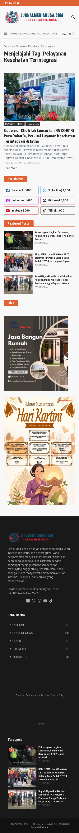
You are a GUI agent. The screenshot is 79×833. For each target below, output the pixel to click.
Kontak (40, 723)
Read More (10, 168)
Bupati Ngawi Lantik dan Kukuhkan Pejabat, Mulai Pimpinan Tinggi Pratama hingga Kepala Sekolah (53, 280)
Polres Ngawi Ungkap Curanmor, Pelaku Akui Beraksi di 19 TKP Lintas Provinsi (54, 236)
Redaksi (20, 695)
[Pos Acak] (64, 33)
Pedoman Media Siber (37, 695)
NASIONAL (35, 33)
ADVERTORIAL (49, 33)
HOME (14, 33)
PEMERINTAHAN (14, 123)
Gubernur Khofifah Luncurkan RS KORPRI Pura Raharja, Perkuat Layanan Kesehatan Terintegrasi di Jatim (39, 135)
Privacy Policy (57, 695)
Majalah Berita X (39, 827)
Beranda (8, 46)
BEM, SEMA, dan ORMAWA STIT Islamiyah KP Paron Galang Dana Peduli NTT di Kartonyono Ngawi (52, 258)
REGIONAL (23, 33)
